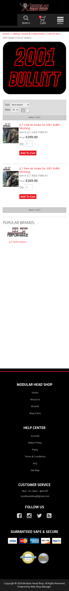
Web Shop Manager (41, 586)
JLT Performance (17, 241)
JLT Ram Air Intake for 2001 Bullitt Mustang (39, 170)
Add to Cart (27, 153)
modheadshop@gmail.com (35, 496)
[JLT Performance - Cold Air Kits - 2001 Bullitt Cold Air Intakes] (18, 234)
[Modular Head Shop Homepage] (34, 6)
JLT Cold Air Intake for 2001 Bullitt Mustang (39, 126)
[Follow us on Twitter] (37, 515)
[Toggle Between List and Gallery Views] (25, 110)
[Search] (26, 20)
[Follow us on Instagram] (28, 515)
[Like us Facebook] (18, 515)
